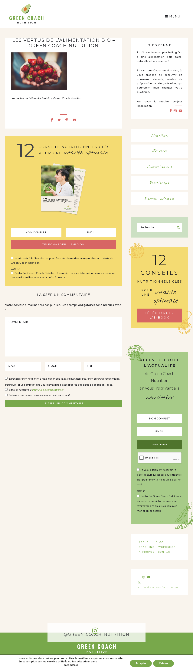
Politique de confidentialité (47, 389)
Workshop (167, 547)
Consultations (159, 167)
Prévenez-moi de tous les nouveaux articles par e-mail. (39, 395)
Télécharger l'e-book (159, 315)
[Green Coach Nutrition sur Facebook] (171, 110)
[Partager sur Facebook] (52, 120)
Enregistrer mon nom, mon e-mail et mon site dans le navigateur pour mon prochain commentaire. (64, 378)
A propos (146, 552)
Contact (165, 552)
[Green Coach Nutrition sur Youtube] (180, 110)
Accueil (145, 542)
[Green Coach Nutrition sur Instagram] (175, 110)
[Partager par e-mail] (75, 120)
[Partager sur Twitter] (59, 120)
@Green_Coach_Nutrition (96, 634)
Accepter (141, 663)
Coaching (147, 547)
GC (26, 5)
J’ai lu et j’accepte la (36, 389)
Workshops (159, 183)
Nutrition (159, 135)
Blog (159, 542)
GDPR (15, 268)
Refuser (163, 663)
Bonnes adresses (160, 198)
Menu (174, 16)
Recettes (159, 151)
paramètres (71, 665)
